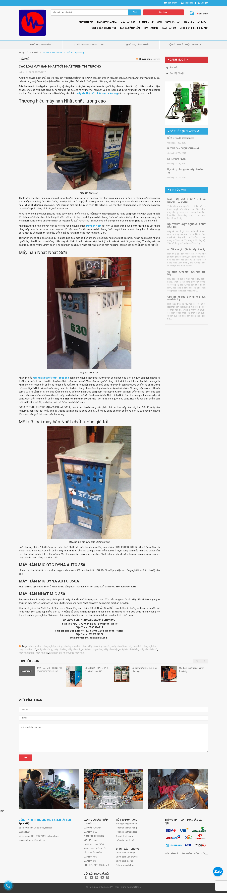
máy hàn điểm (119, 646)
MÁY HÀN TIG (86, 22)
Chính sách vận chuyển (127, 857)
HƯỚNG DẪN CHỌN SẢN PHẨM (183, 148)
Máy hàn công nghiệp (99, 646)
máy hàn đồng (45, 649)
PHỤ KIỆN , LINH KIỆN (150, 22)
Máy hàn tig (55, 652)
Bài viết (35, 52)
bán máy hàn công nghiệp (42, 646)
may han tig (42, 652)
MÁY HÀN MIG (151, 28)
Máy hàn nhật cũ (148, 649)
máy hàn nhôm (27, 652)
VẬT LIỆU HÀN (173, 22)
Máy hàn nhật (111, 649)
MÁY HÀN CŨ (169, 28)
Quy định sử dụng (124, 836)
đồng (59, 646)
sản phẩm (171, 3)
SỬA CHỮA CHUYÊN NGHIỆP (181, 138)
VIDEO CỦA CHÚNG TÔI (104, 28)
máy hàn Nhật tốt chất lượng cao (51, 377)
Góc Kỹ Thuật (177, 73)
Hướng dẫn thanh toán (126, 832)
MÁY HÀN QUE (127, 22)
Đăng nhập (188, 3)
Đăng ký (204, 3)
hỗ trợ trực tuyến (176, 159)
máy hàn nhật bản (128, 649)
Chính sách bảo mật (125, 852)
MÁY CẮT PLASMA (107, 22)
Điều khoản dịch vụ (125, 865)
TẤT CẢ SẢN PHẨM (130, 28)
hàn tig (67, 646)
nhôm (66, 652)
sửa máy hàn (77, 652)
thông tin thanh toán (125, 840)
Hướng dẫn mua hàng (126, 827)
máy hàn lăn (60, 649)
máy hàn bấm (79, 646)
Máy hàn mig (74, 649)
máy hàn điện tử (27, 649)
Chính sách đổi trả (124, 861)
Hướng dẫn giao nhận (126, 823)
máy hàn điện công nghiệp (142, 646)
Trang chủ (23, 52)
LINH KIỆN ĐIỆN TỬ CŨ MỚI (194, 28)
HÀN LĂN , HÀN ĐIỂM (195, 22)
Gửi (25, 757)
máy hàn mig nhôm (92, 649)
